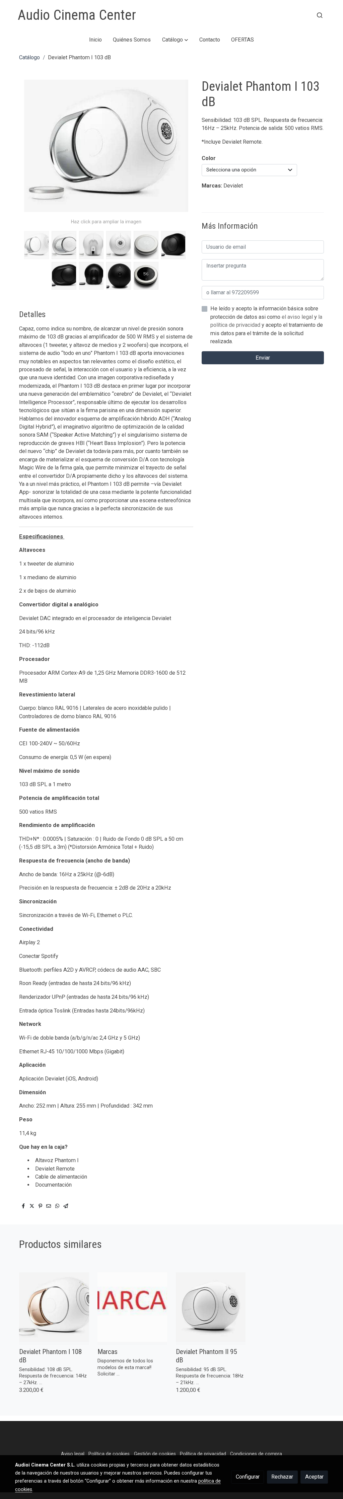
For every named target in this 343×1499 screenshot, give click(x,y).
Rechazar (282, 1477)
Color (209, 158)
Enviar (263, 358)
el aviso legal (298, 317)
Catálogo (29, 57)
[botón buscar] (320, 15)
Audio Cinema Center (77, 15)
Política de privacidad (203, 1453)
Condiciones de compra (256, 1453)
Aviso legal (72, 1453)
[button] (175, 39)
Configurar (248, 1477)
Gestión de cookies (155, 1453)
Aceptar (314, 1477)
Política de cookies (109, 1453)
